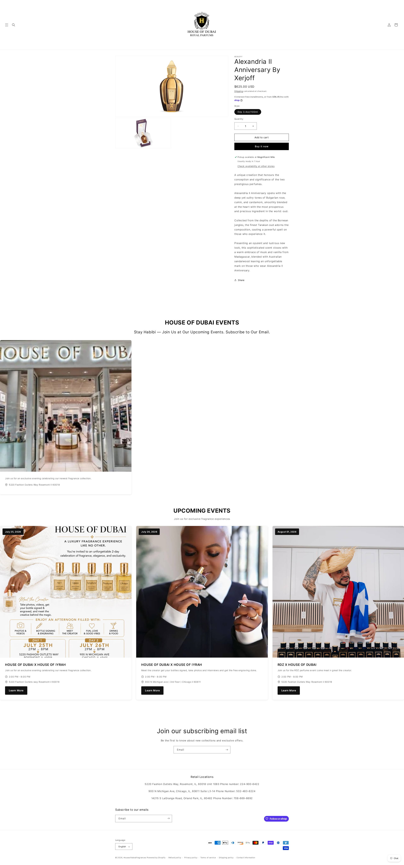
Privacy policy (190, 857)
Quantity (238, 119)
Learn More (16, 690)
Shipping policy (226, 857)
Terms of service (208, 857)
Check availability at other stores (256, 166)
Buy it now (261, 146)
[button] (6, 24)
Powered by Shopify (156, 858)
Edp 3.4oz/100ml (248, 111)
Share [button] (241, 280)
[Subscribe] (226, 749)
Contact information (246, 857)
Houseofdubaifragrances (135, 858)
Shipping (238, 91)
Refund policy (175, 857)
